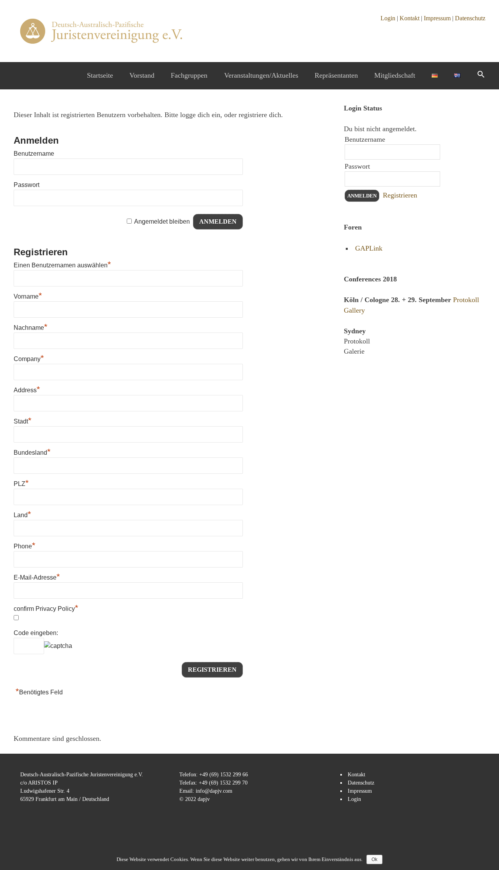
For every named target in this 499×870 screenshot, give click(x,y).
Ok (374, 859)
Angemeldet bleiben (162, 221)
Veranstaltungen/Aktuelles (261, 75)
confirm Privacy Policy (46, 608)
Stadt (23, 421)
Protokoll (466, 300)
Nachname (31, 327)
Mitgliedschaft (394, 75)
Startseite (100, 75)
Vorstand (141, 75)
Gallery (354, 310)
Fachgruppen (189, 75)
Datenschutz (470, 18)
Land (22, 515)
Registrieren (400, 195)
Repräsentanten (336, 75)
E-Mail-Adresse (37, 577)
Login (387, 18)
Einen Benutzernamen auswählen (62, 265)
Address (27, 390)
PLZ (21, 483)
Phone (24, 546)
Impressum (437, 18)
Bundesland (32, 452)
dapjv (204, 799)
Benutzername (34, 153)
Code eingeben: (36, 633)
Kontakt (409, 18)
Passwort (26, 184)
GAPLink (368, 248)
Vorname (28, 296)
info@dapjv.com (214, 791)
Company (29, 359)
